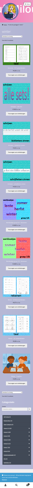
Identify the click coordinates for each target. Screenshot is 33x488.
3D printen (7, 417)
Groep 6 (7, 443)
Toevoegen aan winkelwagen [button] (16, 75)
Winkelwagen (25, 483)
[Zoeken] (29, 409)
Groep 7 (7, 447)
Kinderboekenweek (10, 455)
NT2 (5, 459)
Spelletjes (7, 462)
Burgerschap (8, 420)
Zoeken (4, 406)
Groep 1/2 (8, 428)
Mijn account (5, 485)
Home (5, 25)
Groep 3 (7, 432)
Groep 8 (7, 451)
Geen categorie (8, 424)
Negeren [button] (4, 479)
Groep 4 (7, 436)
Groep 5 (7, 440)
